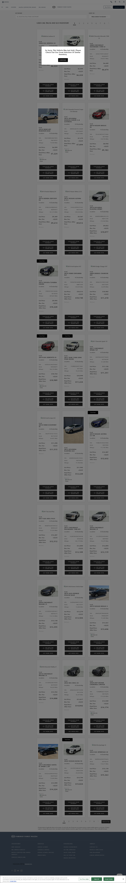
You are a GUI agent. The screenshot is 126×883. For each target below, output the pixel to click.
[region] (63, 879)
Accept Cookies (109, 879)
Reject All (96, 879)
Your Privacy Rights (84, 879)
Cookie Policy (13, 881)
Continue (63, 60)
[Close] (123, 879)
